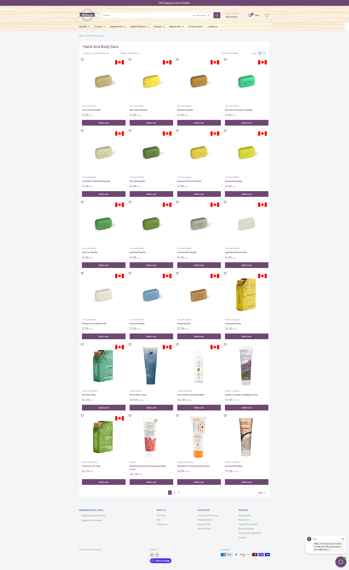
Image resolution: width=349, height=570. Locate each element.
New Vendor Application (250, 533)
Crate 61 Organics (233, 320)
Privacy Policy (204, 524)
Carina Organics (184, 391)
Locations (212, 26)
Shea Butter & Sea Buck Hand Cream (193, 466)
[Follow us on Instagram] (157, 555)
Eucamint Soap (88, 394)
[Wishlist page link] (267, 15)
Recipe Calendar (246, 528)
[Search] (216, 15)
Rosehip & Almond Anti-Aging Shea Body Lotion (148, 467)
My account (231, 16)
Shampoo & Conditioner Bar (94, 323)
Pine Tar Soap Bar (90, 252)
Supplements (116, 26)
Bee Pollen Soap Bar (139, 110)
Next (260, 492)
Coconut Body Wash (233, 466)
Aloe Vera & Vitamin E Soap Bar (239, 110)
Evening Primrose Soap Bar (189, 181)
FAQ (158, 519)
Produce (158, 26)
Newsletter (244, 519)
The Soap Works (89, 106)
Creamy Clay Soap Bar (187, 252)
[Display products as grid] (260, 53)
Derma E (133, 462)
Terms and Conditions (208, 515)
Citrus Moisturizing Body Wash (190, 394)
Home (81, 35)
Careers (242, 537)
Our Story (161, 515)
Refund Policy (204, 528)
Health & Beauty (138, 26)
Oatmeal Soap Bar (185, 110)
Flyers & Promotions (248, 524)
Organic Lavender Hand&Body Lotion (241, 394)
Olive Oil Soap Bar (137, 181)
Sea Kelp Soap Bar (138, 252)
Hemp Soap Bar (184, 323)
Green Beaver (136, 391)
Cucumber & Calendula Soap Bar (96, 181)
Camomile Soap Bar (233, 181)
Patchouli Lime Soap (91, 466)
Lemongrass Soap (233, 323)
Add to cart (104, 123)
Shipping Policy (205, 519)
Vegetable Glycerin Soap (236, 252)
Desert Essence (232, 391)
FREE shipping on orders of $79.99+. (174, 3)
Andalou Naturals (185, 462)
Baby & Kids (175, 26)
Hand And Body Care (95, 35)
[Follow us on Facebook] (152, 555)
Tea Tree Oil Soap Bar (91, 110)
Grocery (98, 26)
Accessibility (245, 515)
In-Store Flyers (196, 26)
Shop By (83, 26)
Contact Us (162, 524)
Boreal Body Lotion (138, 394)
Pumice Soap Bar (137, 323)
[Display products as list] (264, 53)
